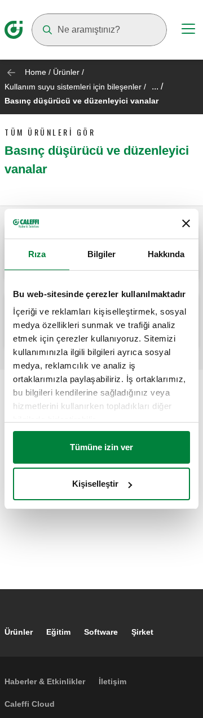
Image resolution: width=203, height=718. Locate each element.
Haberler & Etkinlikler (45, 681)
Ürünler (66, 72)
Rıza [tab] (37, 254)
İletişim (112, 681)
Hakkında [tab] (166, 254)
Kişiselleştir (95, 483)
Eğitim (58, 631)
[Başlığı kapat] (186, 223)
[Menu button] (188, 30)
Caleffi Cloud (30, 703)
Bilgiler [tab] (101, 254)
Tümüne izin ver (101, 447)
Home (35, 72)
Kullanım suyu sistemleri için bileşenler (73, 86)
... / (157, 86)
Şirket (142, 631)
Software (101, 631)
